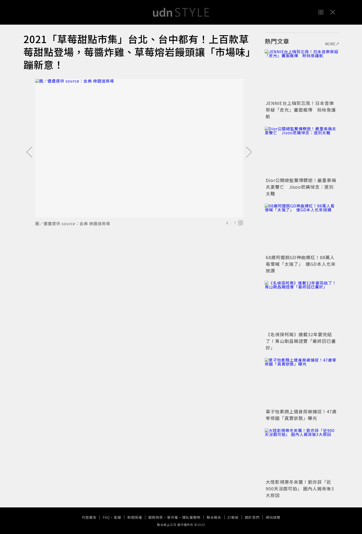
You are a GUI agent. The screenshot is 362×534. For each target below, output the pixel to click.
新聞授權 (134, 517)
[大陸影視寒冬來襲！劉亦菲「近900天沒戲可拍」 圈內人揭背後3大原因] (302, 453)
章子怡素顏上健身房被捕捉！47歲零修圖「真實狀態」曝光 (301, 414)
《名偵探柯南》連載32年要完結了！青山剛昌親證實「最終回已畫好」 (301, 341)
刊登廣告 (89, 517)
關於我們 (252, 517)
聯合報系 (214, 517)
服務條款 (155, 517)
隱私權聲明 (191, 517)
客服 (117, 517)
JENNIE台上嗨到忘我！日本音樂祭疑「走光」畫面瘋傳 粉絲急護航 (301, 109)
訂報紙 (233, 517)
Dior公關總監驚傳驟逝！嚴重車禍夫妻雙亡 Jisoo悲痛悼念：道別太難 (301, 187)
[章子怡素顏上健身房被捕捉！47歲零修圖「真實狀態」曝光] (302, 382)
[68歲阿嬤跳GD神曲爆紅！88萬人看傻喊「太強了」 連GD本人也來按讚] (302, 228)
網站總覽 (273, 517)
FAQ (106, 517)
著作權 (172, 517)
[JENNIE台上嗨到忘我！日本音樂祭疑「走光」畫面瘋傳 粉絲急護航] (302, 74)
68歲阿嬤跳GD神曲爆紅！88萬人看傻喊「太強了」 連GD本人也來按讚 (301, 264)
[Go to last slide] (29, 152)
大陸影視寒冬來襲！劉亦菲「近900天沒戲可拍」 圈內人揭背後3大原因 (300, 488)
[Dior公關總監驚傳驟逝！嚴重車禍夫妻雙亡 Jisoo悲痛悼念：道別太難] (302, 151)
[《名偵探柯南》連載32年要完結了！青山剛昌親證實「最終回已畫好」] (302, 305)
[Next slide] (249, 152)
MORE (330, 44)
